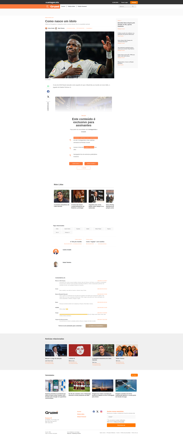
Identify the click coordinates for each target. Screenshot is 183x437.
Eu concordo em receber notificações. (116, 420)
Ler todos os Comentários (96, 325)
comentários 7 (89, 28)
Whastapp (48, 86)
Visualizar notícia (58, 190)
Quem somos (102, 432)
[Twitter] (97, 412)
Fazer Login (124, 2)
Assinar (134, 2)
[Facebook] (94, 412)
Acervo (63, 6)
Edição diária (71, 6)
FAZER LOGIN (75, 163)
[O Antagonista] (52, 2)
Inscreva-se (121, 425)
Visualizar (120, 21)
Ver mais (134, 375)
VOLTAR (84, 168)
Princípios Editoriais (111, 432)
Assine (118, 432)
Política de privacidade (125, 432)
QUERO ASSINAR (91, 163)
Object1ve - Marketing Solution (74, 433)
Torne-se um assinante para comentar (70, 325)
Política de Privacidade (119, 421)
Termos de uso (135, 432)
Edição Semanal (82, 6)
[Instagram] (101, 411)
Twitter (48, 96)
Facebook (48, 91)
